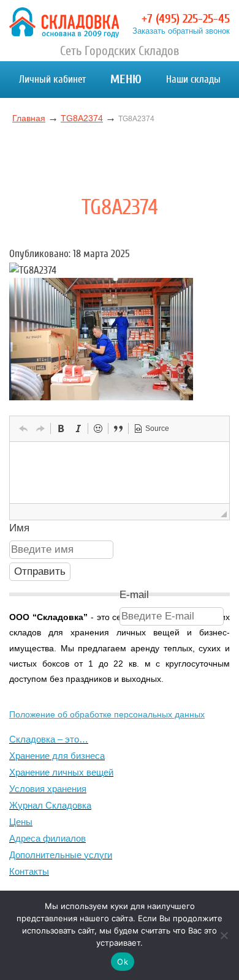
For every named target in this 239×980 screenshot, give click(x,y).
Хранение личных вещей (61, 772)
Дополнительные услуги (60, 855)
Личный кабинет (52, 79)
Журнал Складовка (50, 805)
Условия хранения (47, 789)
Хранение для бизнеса (57, 755)
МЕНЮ (126, 79)
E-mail (134, 594)
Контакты (29, 871)
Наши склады (193, 79)
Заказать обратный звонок (181, 31)
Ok (122, 962)
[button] (23, 428)
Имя (19, 528)
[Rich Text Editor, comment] (119, 472)
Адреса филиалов (47, 838)
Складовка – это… (48, 739)
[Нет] (224, 935)
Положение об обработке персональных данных (107, 714)
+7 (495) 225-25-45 (186, 19)
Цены (20, 822)
